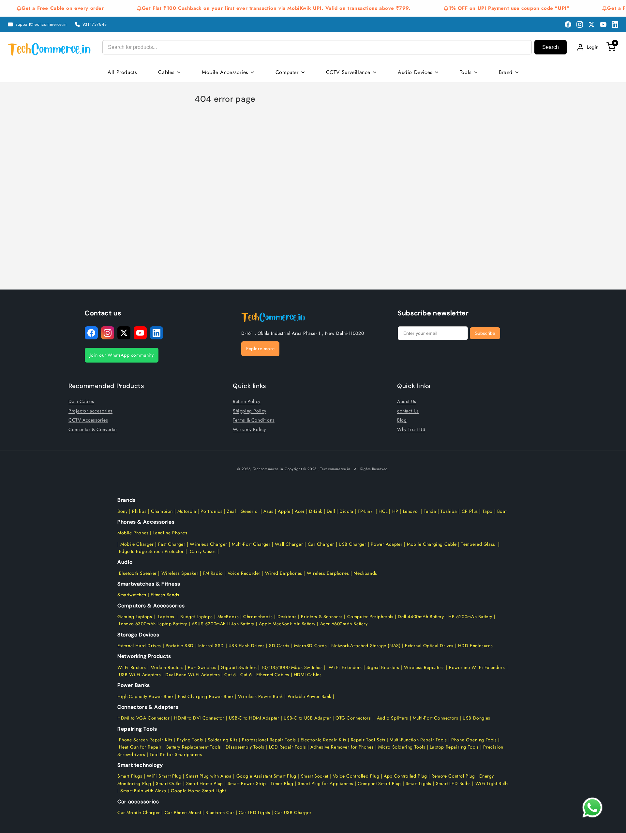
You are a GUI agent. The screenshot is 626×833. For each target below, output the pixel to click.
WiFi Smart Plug (164, 776)
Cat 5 (230, 674)
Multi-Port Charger (251, 544)
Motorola (186, 511)
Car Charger (321, 544)
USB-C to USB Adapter (307, 718)
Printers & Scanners (321, 616)
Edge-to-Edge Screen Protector (151, 551)
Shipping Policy (249, 411)
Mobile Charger (137, 544)
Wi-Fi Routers (131, 667)
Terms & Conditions (254, 420)
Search (550, 47)
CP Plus (470, 511)
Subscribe (485, 333)
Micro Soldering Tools (401, 747)
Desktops (287, 616)
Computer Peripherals (371, 616)
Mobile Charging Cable (432, 544)
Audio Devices (415, 72)
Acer (300, 511)
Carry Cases (203, 551)
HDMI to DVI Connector (199, 718)
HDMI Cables (308, 674)
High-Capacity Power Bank (145, 696)
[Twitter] (591, 24)
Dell (331, 511)
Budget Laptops (197, 616)
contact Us (408, 411)
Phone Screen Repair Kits (145, 739)
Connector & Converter (92, 429)
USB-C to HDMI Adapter (254, 718)
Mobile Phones (133, 532)
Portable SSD (180, 645)
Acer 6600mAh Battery (344, 623)
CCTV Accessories (88, 420)
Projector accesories (90, 411)
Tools (465, 72)
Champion (162, 511)
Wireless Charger (208, 544)
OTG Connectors (353, 718)
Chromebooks (258, 616)
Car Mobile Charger (138, 812)
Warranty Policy (249, 429)
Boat (501, 511)
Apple (283, 511)
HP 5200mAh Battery (470, 616)
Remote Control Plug (453, 776)
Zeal (231, 511)
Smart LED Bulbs (453, 783)
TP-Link (365, 511)
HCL (383, 511)
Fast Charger (171, 544)
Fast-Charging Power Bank (205, 696)
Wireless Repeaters (424, 667)
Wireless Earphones (328, 573)
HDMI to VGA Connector (143, 718)
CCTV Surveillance (348, 72)
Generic (249, 511)
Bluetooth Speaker (138, 573)
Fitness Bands (165, 594)
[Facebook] (568, 24)
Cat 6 (246, 674)
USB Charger (352, 544)
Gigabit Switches (239, 667)
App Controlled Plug (406, 776)
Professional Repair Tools (269, 739)
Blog (402, 420)
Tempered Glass (478, 544)
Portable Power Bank (309, 696)
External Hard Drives (139, 645)
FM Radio (213, 573)
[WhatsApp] (592, 807)
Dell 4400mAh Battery (421, 616)
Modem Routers (168, 667)
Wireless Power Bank (260, 696)
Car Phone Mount (183, 812)
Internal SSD (211, 645)
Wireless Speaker (180, 573)
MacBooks (228, 616)
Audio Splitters (391, 718)
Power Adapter (386, 544)
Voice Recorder (244, 573)
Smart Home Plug (204, 783)
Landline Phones (169, 532)
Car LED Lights (253, 812)
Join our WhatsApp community (122, 355)
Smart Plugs (129, 776)
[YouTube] (603, 24)
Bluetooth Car (219, 812)
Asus (268, 511)
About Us (406, 401)
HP (395, 511)
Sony (123, 511)
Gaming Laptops (134, 616)
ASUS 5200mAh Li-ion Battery (223, 623)
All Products (122, 72)
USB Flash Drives (247, 645)
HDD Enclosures (475, 645)
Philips (139, 511)
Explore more (260, 348)
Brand (506, 72)
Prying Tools (190, 739)
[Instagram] (579, 24)
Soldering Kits (222, 739)
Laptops (166, 616)
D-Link (315, 511)
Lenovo (410, 511)
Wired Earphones (282, 573)
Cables (166, 72)
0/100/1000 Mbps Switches (293, 667)
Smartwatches (131, 594)
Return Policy (247, 401)
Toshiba (448, 511)
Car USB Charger (293, 812)
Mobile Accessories (225, 72)
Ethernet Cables (272, 674)
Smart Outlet (169, 783)
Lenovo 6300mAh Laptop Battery (153, 623)
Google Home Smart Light (197, 790)
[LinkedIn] (615, 24)
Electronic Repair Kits (323, 739)
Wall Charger (289, 544)
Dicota (346, 511)
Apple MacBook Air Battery (286, 623)
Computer (287, 72)
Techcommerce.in (268, 468)
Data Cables (81, 401)
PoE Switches (203, 667)
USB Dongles (476, 718)
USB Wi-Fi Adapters (140, 674)
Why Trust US (411, 429)
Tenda (430, 511)
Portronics (211, 511)
